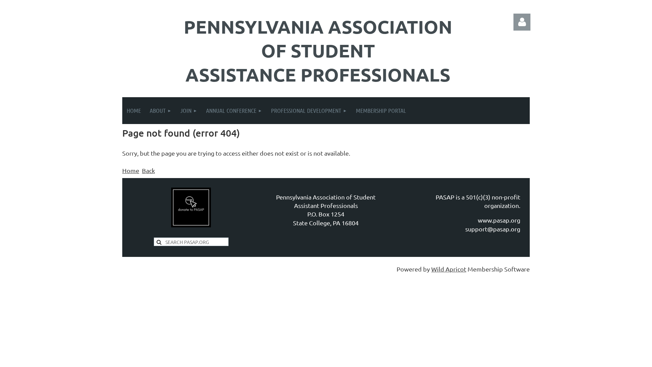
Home (130, 170)
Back (148, 170)
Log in (521, 22)
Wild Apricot (448, 269)
